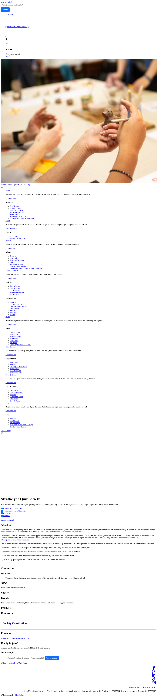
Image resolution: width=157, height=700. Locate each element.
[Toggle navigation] (2, 187)
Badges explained (7, 520)
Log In (8, 56)
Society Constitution (15, 623)
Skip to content (6, 2)
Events (8, 221)
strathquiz (6, 516)
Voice (8, 317)
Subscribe (9, 15)
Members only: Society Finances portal (15, 638)
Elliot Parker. (19, 695)
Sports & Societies (12, 270)
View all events (11, 228)
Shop (7, 403)
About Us (9, 190)
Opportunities (10, 347)
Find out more (11, 198)
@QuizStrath (8, 513)
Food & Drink (11, 375)
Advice (8, 240)
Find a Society (6, 431)
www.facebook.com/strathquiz (14, 511)
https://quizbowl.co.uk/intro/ (11, 540)
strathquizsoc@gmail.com (12, 508)
